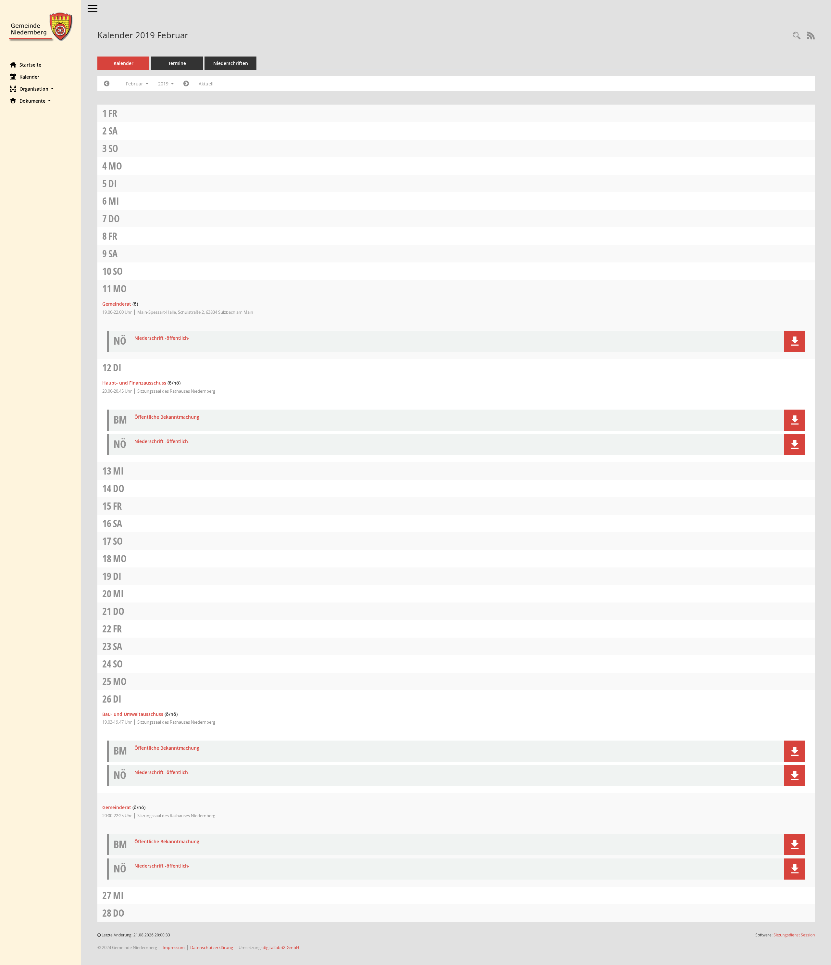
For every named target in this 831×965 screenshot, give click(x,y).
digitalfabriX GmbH (281, 947)
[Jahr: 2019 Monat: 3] (186, 84)
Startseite (30, 65)
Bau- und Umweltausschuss (132, 714)
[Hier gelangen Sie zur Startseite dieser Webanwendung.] (40, 26)
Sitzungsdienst (794, 935)
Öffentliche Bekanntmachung (166, 417)
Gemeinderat (116, 304)
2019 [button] (164, 84)
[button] (40, 89)
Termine (177, 63)
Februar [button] (135, 84)
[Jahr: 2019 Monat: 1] (106, 84)
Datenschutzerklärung (211, 947)
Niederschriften (230, 63)
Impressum (174, 947)
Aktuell (206, 84)
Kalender (29, 77)
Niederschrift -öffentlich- (162, 338)
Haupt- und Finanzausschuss (134, 383)
